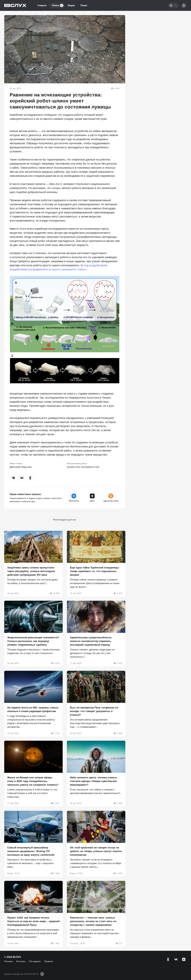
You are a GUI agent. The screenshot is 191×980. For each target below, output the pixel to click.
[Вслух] (15, 5)
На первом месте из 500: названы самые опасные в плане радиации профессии (32, 709)
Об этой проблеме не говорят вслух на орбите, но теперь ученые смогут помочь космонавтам (96, 851)
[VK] (176, 959)
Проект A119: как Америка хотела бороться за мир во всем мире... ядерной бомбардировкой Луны (33, 921)
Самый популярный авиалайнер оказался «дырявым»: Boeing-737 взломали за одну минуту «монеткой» (31, 851)
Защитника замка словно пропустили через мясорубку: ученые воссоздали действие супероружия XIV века (31, 571)
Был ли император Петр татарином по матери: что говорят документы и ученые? (94, 711)
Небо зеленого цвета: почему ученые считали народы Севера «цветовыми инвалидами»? (93, 781)
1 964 (119, 803)
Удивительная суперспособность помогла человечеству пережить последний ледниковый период (91, 641)
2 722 (57, 733)
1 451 (57, 943)
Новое (57, 5)
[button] (13, 477)
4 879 (119, 593)
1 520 (119, 873)
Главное (42, 5)
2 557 (57, 803)
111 (120, 943)
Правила (48, 961)
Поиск (83, 5)
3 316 (119, 663)
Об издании (35, 961)
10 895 (56, 593)
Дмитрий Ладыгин (21, 467)
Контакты (20, 961)
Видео (71, 5)
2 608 (119, 733)
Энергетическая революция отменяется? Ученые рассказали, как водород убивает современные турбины (33, 641)
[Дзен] (184, 959)
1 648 (57, 873)
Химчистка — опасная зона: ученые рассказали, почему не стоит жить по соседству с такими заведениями (93, 921)
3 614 (57, 663)
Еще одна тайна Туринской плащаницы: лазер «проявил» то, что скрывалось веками (95, 571)
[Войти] (184, 5)
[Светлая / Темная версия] (173, 5)
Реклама (8, 961)
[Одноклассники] (168, 959)
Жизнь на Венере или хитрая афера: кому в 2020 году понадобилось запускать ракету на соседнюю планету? (32, 781)
